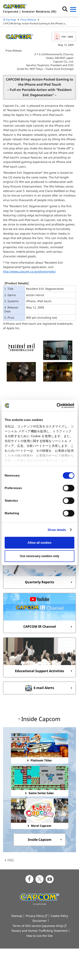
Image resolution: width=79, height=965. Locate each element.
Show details (57, 530)
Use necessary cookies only (39, 556)
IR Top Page (9, 19)
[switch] (68, 488)
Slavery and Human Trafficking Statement (39, 931)
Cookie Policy (59, 916)
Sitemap (16, 916)
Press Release (28, 19)
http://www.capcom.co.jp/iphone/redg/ (29, 271)
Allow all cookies (39, 542)
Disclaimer (39, 921)
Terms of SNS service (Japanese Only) (38, 926)
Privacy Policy (35, 916)
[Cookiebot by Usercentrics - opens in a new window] (56, 405)
